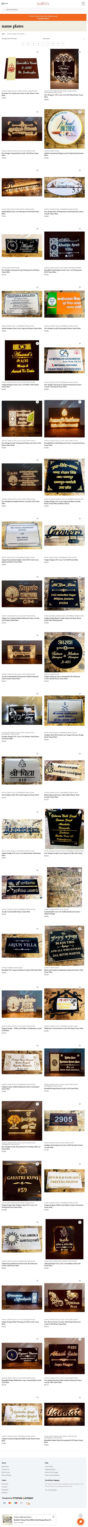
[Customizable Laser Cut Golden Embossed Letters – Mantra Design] (64, 887)
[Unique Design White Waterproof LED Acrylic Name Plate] (22, 1298)
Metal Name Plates (70, 91)
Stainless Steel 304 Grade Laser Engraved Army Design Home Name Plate (63, 736)
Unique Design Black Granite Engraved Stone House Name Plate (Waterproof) (62, 619)
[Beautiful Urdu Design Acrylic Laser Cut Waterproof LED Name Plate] (64, 246)
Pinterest (4, 1492)
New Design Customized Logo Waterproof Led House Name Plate (20, 271)
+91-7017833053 (51, 1490)
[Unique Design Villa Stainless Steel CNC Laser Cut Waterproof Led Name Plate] (22, 1181)
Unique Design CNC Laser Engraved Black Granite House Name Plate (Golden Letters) (62, 502)
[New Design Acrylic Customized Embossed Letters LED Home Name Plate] (22, 419)
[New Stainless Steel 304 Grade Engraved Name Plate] (22, 771)
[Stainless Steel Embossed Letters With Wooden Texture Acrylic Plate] (64, 1121)
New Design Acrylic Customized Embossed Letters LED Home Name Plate (21, 444)
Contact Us (5, 1469)
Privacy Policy (6, 1475)
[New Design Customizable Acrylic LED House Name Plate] (22, 129)
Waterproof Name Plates (53, 92)
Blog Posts (5, 1466)
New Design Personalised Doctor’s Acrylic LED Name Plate (20, 502)
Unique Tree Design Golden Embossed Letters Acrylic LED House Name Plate (20, 619)
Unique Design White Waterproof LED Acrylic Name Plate (20, 1323)
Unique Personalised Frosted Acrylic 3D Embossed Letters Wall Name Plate (19, 1265)
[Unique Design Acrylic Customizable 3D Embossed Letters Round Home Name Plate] (64, 652)
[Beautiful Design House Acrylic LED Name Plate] (64, 1062)
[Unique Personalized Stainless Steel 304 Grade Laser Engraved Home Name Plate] (22, 535)
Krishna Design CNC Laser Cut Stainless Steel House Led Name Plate (20, 738)
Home (3, 34)
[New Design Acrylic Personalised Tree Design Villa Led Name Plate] (22, 1121)
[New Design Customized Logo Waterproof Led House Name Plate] (22, 246)
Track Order (49, 1466)
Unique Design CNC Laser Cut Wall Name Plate (61, 560)
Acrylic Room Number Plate (27, 91)
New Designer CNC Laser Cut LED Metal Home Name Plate (63, 96)
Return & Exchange (51, 1472)
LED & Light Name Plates (53, 91)
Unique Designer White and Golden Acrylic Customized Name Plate (63, 1206)
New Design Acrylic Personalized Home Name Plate (62, 328)
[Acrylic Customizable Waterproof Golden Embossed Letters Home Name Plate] (22, 652)
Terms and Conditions (52, 1475)
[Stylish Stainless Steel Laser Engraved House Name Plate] (22, 304)
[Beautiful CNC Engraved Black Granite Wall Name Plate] (22, 946)
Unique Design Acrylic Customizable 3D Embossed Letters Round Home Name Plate (62, 678)
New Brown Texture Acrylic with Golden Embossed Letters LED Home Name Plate (62, 1323)
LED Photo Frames (74, 267)
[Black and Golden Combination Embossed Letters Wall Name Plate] (64, 946)
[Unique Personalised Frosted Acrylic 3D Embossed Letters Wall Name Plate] (22, 1239)
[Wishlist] (37, 52)
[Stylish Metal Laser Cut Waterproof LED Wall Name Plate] (22, 187)
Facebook (5, 1484)
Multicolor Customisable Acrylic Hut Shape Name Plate (63, 1028)
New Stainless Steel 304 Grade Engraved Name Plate (20, 795)
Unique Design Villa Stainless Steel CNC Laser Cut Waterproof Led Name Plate (19, 1206)
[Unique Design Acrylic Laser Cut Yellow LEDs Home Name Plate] (22, 360)
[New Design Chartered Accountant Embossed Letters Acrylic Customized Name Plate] (64, 360)
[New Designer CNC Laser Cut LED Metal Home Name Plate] (64, 69)
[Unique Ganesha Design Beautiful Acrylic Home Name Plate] (22, 1414)
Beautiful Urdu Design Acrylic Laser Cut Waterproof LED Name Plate (63, 271)
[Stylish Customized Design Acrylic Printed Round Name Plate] (64, 129)
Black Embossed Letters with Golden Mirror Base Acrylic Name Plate (61, 796)
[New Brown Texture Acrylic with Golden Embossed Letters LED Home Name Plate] (64, 1298)
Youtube (4, 1487)
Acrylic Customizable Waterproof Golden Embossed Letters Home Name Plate (20, 678)
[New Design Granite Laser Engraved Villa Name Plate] (64, 829)
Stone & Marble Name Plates (54, 499)
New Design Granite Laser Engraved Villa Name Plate (63, 853)
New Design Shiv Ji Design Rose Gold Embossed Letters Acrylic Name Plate (64, 213)
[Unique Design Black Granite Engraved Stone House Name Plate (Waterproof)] (64, 594)
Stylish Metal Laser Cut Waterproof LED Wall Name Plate (20, 213)
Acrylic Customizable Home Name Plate (16, 912)
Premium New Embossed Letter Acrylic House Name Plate (20, 94)
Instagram (5, 1490)
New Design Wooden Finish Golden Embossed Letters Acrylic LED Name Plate (63, 1381)
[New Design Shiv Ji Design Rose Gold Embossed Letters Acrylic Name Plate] (64, 187)
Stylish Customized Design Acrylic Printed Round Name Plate (63, 154)
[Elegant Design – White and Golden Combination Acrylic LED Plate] (22, 1004)
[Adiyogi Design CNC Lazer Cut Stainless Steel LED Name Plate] (64, 1239)
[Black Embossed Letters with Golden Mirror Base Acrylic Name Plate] (64, 771)
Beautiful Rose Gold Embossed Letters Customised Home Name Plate (64, 444)
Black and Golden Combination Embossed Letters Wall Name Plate (63, 971)
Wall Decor (64, 909)
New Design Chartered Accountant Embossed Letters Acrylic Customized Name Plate (63, 386)
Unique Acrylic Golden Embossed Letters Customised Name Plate (20, 1088)
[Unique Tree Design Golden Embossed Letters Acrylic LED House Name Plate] (22, 594)
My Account (6, 1472)
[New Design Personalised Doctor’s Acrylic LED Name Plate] (22, 477)
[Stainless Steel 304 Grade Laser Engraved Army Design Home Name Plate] (64, 710)
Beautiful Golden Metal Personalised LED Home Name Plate (63, 1441)
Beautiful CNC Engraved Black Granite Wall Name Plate (22, 970)
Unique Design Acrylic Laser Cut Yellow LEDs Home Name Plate (20, 386)
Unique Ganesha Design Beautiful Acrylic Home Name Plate (21, 1440)
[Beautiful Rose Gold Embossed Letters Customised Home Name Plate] (64, 419)
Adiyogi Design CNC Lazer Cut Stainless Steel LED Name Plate (62, 1265)
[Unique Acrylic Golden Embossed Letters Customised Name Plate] (22, 1062)
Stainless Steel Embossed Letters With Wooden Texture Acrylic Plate (63, 1146)
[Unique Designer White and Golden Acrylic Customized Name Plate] (64, 1181)
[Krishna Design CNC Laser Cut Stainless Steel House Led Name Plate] (22, 710)
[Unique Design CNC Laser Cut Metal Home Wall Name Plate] (22, 829)
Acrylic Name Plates (9, 91)
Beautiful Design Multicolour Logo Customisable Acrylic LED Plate (21, 1381)
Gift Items (63, 267)
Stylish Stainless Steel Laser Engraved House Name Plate (22, 328)
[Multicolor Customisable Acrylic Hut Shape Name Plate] (64, 1004)
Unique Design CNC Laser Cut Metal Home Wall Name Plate (21, 854)
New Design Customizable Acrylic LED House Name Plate (20, 154)
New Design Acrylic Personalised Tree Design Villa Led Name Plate (21, 1148)
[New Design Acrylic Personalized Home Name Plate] (64, 304)
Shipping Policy (50, 1469)
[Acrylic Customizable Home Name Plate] (22, 887)
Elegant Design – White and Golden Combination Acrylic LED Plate (22, 1029)
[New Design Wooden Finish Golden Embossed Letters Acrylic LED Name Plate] (64, 1356)
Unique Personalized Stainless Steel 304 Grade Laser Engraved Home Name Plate (20, 561)
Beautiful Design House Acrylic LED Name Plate (61, 1088)
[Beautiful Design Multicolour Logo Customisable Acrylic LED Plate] (22, 1356)
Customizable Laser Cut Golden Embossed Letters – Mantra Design (62, 913)
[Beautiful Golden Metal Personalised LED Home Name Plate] (64, 1414)
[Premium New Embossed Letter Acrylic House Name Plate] (22, 69)
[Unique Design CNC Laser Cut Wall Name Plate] (64, 535)
